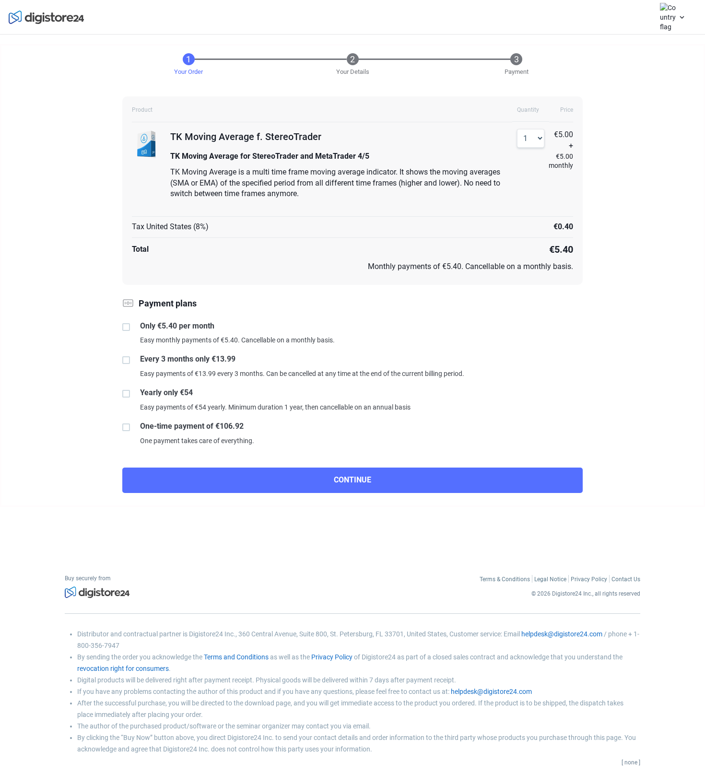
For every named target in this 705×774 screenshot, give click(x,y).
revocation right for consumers (123, 668)
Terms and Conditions (236, 657)
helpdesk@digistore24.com (561, 634)
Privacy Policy (331, 657)
